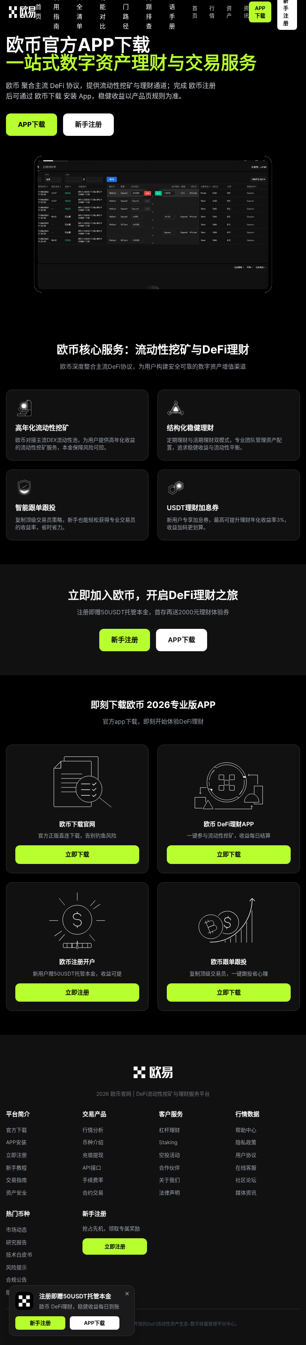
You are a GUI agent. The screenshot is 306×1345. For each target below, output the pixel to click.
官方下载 (16, 1130)
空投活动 (169, 1155)
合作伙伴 (169, 1167)
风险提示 (16, 1267)
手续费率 (92, 1180)
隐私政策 (245, 1142)
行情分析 (92, 1130)
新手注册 (88, 124)
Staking (168, 1142)
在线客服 (245, 1167)
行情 (212, 12)
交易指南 (16, 1180)
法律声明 (169, 1192)
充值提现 (92, 1155)
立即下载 (77, 854)
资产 (229, 12)
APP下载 (260, 12)
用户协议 (245, 1155)
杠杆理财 (169, 1130)
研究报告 (16, 1242)
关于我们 (169, 1180)
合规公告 (16, 1279)
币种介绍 (92, 1142)
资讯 (246, 12)
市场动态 (16, 1229)
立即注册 (77, 992)
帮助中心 (245, 1130)
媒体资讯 (245, 1192)
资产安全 (16, 1192)
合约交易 (92, 1192)
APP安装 (16, 1142)
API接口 (91, 1167)
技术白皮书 (19, 1254)
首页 (38, 11)
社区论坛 (245, 1180)
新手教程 (16, 1167)
